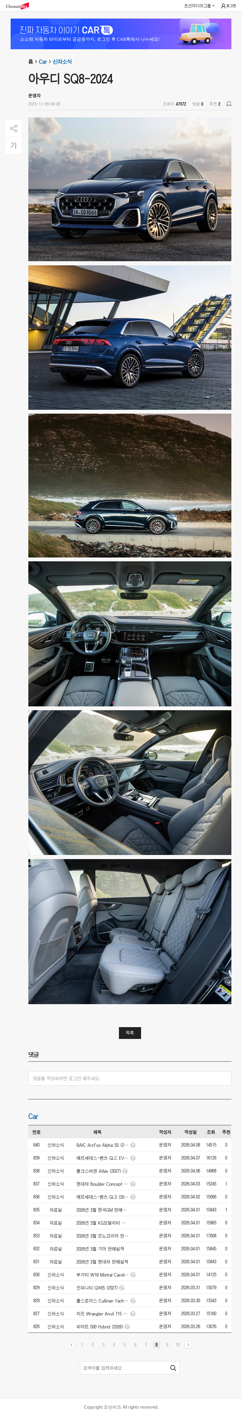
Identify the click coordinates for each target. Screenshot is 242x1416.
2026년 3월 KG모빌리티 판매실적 (102, 1223)
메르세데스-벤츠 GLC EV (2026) (102, 1158)
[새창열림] (20, 6)
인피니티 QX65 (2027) (97, 1288)
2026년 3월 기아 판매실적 (100, 1249)
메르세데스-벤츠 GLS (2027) (102, 1197)
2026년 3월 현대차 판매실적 (102, 1262)
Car (43, 62)
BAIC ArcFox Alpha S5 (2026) (102, 1145)
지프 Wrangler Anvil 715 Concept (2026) (102, 1314)
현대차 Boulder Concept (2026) (102, 1184)
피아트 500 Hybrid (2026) (99, 1327)
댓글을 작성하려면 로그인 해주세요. (66, 1078)
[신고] (228, 103)
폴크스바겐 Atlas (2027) (98, 1171)
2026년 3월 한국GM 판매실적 (102, 1210)
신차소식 (62, 62)
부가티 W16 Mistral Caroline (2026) (102, 1275)
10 (178, 1345)
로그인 (231, 6)
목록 (130, 1033)
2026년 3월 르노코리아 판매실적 (102, 1236)
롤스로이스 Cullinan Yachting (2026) (102, 1301)
